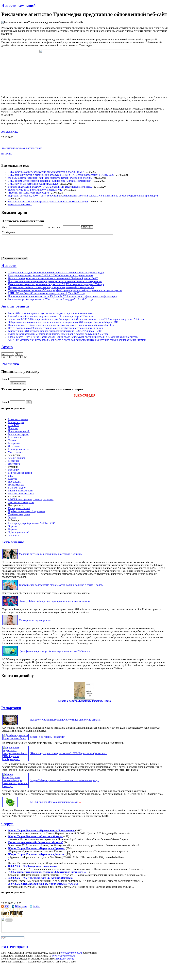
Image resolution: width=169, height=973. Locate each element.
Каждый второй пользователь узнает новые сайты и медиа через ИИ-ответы (51, 316)
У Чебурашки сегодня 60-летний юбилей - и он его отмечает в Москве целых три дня (56, 272)
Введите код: (54, 227)
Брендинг (13, 469)
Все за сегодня (16, 422)
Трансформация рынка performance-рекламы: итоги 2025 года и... (55, 651)
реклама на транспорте (29, 148)
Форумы (12, 529)
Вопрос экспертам (18, 434)
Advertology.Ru (9, 131)
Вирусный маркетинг (20, 472)
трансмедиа (8, 148)
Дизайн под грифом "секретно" (47, 736)
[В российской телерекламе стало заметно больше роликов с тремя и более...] (10, 590)
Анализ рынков (15, 306)
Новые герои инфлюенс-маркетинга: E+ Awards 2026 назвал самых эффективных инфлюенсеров (62, 296)
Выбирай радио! (17, 487)
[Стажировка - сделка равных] (10, 625)
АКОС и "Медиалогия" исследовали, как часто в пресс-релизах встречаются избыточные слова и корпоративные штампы (77, 339)
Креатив (12, 478)
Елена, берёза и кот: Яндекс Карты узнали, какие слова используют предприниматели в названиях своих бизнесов (73, 336)
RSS (6, 906)
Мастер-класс (15, 452)
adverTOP (13, 425)
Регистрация (19, 946)
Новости (9, 265)
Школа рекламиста (18, 449)
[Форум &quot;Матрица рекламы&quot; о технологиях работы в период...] (15, 786)
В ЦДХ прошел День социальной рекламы (54, 802)
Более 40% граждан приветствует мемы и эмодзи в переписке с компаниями (51, 313)
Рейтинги (13, 460)
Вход (4, 946)
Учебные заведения (19, 514)
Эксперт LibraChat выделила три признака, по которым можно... (55, 601)
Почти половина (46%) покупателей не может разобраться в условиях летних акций (55, 328)
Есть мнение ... (16, 437)
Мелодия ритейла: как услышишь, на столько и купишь (50, 554)
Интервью (13, 446)
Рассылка (10, 364)
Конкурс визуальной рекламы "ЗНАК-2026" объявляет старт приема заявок (50, 275)
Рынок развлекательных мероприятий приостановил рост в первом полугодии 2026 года (58, 334)
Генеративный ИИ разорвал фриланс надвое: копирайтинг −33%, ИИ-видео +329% (55, 331)
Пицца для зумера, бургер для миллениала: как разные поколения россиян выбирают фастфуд (61, 325)
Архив (7, 347)
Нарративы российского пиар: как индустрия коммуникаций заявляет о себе (51, 287)
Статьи (12, 440)
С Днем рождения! (18, 532)
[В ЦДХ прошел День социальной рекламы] (10, 807)
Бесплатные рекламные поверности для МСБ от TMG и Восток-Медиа (48, 201)
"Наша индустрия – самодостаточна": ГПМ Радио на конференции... (68, 753)
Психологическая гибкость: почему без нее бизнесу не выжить (65, 719)
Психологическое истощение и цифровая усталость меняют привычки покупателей (55, 281)
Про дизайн (14, 481)
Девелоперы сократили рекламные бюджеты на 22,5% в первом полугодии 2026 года (56, 284)
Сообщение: (9, 232)
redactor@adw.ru (65, 958)
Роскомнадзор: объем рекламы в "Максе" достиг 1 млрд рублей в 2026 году (50, 299)
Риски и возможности (20, 490)
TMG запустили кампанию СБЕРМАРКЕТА (33, 183)
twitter (36, 906)
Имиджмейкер (16, 484)
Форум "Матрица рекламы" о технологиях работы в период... (64, 780)
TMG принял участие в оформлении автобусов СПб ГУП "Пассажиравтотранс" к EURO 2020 (61, 174)
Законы (12, 517)
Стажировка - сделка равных (35, 620)
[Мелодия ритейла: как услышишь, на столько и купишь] (10, 559)
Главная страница (18, 419)
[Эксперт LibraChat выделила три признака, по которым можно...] (10, 606)
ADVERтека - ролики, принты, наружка (30, 499)
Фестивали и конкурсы (21, 502)
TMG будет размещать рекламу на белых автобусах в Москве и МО (46, 171)
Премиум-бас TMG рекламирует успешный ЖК (35, 189)
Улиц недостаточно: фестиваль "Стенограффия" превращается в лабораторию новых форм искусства (65, 290)
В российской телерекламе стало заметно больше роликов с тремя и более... (61, 585)
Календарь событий (19, 508)
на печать (6, 153)
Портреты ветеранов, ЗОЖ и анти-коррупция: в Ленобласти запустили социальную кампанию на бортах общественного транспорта (83, 195)
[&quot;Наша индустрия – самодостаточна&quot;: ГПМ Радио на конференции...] (15, 759)
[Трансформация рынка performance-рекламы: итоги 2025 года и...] (10, 656)
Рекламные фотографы (21, 493)
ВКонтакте (21, 906)
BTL (10, 475)
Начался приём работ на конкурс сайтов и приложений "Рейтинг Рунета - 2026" (53, 278)
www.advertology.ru (71, 952)
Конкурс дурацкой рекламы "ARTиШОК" (31, 523)
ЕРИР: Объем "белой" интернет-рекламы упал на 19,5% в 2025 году (46, 293)
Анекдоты (13, 535)
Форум (7, 823)
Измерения (14, 463)
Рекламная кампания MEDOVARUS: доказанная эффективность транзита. (50, 186)
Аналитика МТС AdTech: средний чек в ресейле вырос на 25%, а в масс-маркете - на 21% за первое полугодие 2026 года (76, 319)
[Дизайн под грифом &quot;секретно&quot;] (15, 738)
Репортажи (14, 443)
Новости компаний (18, 5)
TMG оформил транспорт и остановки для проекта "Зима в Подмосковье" (49, 180)
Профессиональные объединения (26, 511)
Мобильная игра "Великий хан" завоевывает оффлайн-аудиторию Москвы (50, 177)
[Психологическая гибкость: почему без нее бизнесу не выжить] (10, 724)
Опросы (12, 526)
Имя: (5, 227)
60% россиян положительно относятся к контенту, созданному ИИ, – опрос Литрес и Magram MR (63, 322)
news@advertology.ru (63, 955)
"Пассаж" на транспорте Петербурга (28, 192)
